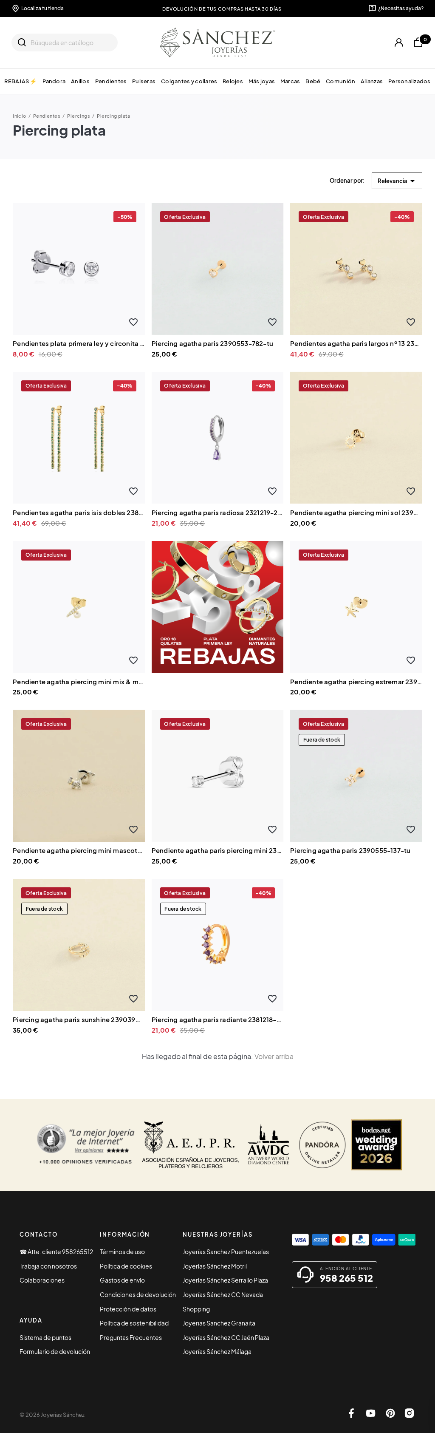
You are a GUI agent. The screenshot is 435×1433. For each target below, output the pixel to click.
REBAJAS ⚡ (20, 81)
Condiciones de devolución (138, 1294)
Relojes (233, 81)
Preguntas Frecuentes (131, 1337)
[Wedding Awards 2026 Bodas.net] (376, 1144)
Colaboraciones (42, 1280)
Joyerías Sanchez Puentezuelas (226, 1251)
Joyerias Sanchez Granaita (219, 1323)
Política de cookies (126, 1266)
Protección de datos (128, 1309)
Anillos (80, 81)
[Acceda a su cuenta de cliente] (399, 42)
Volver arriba (274, 1056)
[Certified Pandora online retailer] (322, 1144)
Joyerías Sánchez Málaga (217, 1351)
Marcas (290, 81)
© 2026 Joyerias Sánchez (52, 1414)
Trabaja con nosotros (48, 1266)
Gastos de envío (122, 1280)
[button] (133, 322)
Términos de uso (122, 1251)
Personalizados (409, 81)
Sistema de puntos (45, 1337)
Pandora (53, 81)
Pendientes (111, 81)
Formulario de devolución (55, 1351)
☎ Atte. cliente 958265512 (56, 1251)
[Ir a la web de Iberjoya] (190, 1144)
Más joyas (262, 81)
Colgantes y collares (189, 81)
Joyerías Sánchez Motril (215, 1266)
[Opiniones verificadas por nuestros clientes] (85, 1144)
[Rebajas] (218, 605)
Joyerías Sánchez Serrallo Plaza (225, 1280)
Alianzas (372, 81)
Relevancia (398, 181)
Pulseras (143, 81)
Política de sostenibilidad (134, 1323)
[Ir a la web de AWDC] (268, 1144)
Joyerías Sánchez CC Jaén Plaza (226, 1337)
